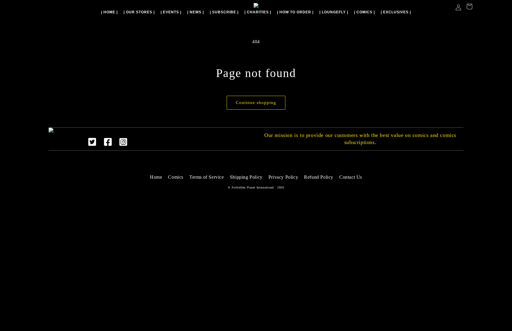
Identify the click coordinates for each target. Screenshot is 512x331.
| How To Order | (295, 12)
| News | (195, 12)
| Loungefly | (333, 12)
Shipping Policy (246, 177)
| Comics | (364, 12)
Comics (175, 177)
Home (156, 177)
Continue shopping (256, 102)
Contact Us (350, 177)
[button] (469, 7)
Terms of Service (206, 177)
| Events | (171, 12)
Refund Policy (318, 177)
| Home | (109, 12)
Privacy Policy (283, 177)
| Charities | (257, 12)
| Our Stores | (139, 12)
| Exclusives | (396, 12)
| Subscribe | (224, 12)
